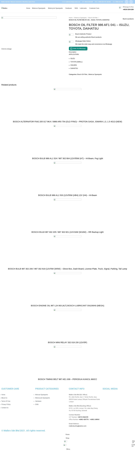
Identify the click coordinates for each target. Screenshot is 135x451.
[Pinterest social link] (75, 78)
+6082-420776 (83, 419)
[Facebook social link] (126, 2)
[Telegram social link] (79, 78)
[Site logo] (4, 8)
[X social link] (72, 78)
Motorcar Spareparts (80, 17)
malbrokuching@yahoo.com (77, 426)
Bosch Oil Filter (93, 17)
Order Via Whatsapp (79, 48)
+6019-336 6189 (88, 1)
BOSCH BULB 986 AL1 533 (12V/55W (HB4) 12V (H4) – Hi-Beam (67, 195)
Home (71, 17)
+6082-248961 (95, 419)
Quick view (67, 118)
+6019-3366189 (83, 417)
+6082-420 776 (102, 1)
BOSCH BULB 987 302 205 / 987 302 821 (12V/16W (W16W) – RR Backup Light (68, 232)
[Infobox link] (126, 8)
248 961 (109, 1)
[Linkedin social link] (77, 78)
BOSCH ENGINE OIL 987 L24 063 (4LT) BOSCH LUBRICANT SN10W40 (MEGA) (67, 305)
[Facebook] (105, 396)
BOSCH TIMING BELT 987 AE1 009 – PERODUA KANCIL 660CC (67, 379)
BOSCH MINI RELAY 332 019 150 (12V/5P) (67, 342)
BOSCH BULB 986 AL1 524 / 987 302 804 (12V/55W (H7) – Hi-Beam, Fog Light (67, 158)
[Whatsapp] (110, 396)
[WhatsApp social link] (131, 2)
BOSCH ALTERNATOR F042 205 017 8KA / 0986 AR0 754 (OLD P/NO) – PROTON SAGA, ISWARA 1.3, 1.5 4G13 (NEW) (67, 121)
